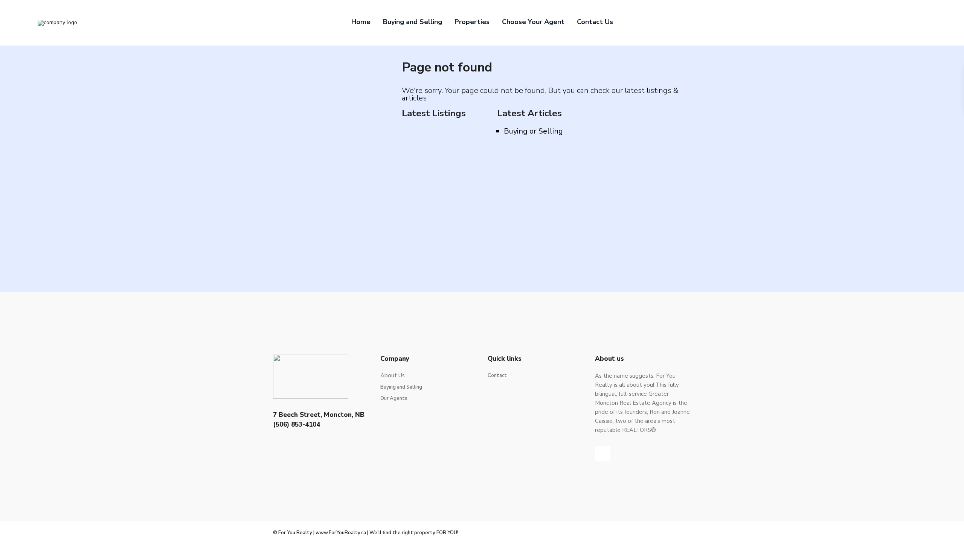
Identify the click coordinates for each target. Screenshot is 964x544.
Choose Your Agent (533, 21)
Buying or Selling (533, 131)
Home (361, 21)
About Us (392, 375)
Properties (472, 21)
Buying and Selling (412, 21)
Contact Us (595, 21)
